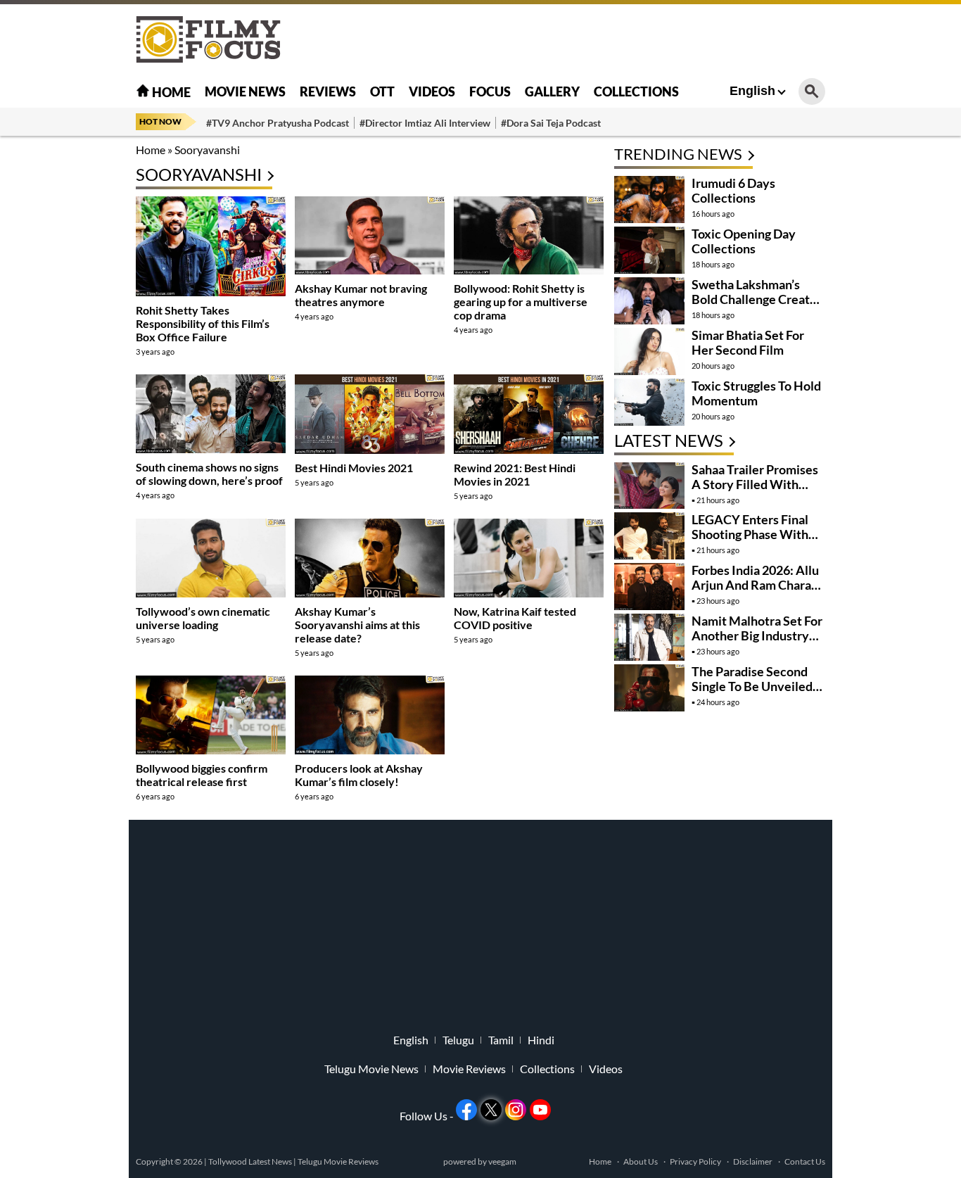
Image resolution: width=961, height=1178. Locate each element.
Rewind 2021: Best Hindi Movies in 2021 (514, 474)
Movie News (245, 91)
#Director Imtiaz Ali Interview (424, 123)
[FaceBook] (466, 1109)
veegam (502, 1161)
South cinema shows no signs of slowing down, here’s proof (209, 473)
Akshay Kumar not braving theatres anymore (361, 294)
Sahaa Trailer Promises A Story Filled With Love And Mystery (755, 484)
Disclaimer (752, 1161)
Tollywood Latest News (250, 1161)
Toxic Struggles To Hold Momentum (756, 393)
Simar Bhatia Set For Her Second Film (748, 342)
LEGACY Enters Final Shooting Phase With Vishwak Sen (750, 534)
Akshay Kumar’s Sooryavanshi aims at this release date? (357, 624)
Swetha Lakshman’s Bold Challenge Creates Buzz (757, 299)
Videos (432, 91)
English (752, 91)
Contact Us (804, 1161)
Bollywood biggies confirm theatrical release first (201, 774)
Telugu (458, 1040)
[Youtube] (540, 1109)
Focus (490, 91)
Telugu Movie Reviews (338, 1161)
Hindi (541, 1040)
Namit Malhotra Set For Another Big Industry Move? (757, 635)
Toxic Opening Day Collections (744, 241)
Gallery (552, 91)
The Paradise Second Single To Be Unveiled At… (752, 686)
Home (170, 92)
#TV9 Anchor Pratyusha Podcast (277, 123)
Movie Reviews (469, 1069)
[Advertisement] (58, 352)
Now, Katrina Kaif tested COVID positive (515, 617)
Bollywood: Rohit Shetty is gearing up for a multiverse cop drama (520, 301)
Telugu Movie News (371, 1069)
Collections (636, 91)
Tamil (501, 1040)
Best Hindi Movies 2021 (354, 467)
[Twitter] (491, 1109)
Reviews (328, 91)
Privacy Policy (695, 1161)
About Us (640, 1161)
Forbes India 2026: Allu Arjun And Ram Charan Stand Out (755, 584)
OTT (382, 91)
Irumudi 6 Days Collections (733, 190)
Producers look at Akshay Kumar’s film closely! (359, 774)
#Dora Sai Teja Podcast (551, 123)
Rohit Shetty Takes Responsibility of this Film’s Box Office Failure (202, 323)
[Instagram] (515, 1109)
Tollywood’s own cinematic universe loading (203, 617)
